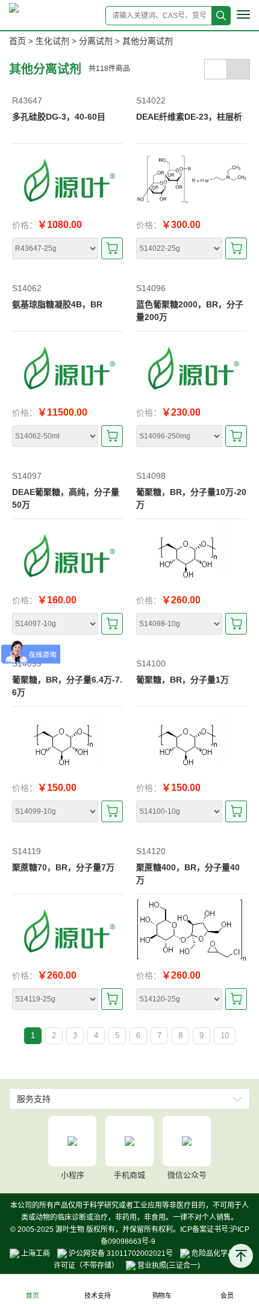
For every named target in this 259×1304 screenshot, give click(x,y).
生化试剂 (52, 41)
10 (224, 1035)
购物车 (162, 1296)
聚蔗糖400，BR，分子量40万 (188, 874)
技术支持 (97, 1296)
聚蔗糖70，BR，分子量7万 (63, 867)
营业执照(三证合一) (168, 1265)
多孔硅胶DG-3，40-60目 (58, 116)
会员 (226, 1296)
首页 (17, 41)
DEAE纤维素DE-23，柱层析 (189, 116)
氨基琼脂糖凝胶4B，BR (57, 304)
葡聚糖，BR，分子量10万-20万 (191, 498)
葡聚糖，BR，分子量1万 (182, 679)
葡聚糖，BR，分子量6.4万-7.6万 (67, 686)
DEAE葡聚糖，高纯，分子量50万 (65, 498)
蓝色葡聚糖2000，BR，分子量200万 (189, 311)
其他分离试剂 (147, 41)
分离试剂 (96, 41)
